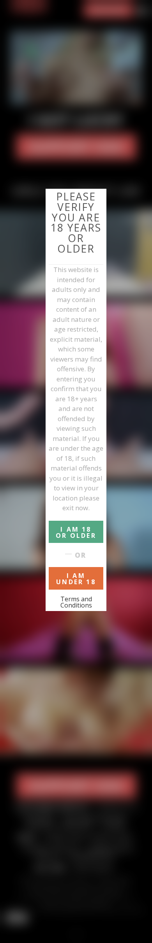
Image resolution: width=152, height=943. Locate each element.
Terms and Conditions (76, 602)
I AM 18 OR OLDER (76, 532)
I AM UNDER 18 (76, 578)
